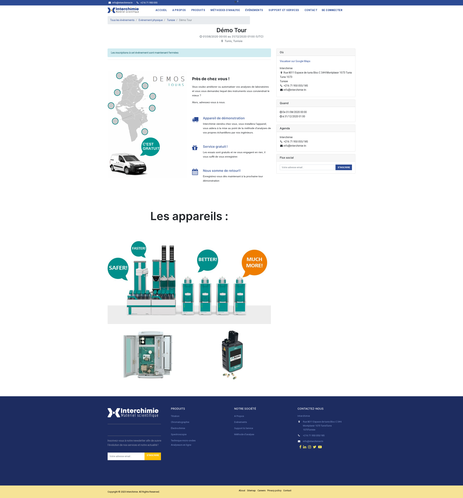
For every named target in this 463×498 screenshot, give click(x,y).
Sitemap (251, 490)
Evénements (240, 422)
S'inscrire (344, 167)
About (242, 490)
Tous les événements (122, 20)
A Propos (239, 416)
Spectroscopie (178, 434)
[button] (153, 456)
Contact (287, 490)
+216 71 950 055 (148, 2)
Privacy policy (274, 490)
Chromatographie (180, 422)
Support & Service (243, 428)
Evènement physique (151, 20)
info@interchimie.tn (122, 2)
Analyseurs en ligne (181, 445)
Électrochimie (178, 428)
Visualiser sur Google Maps (295, 61)
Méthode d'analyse (244, 434)
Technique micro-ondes (183, 440)
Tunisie (171, 20)
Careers (262, 490)
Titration (175, 416)
